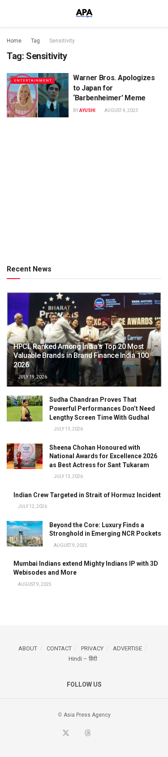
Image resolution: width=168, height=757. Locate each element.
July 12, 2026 (32, 506)
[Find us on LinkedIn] (98, 734)
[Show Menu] (10, 13)
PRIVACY (92, 648)
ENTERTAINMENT (33, 80)
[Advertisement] (84, 189)
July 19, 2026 (32, 376)
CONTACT (59, 648)
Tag (35, 41)
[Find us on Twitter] (65, 733)
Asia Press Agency (87, 715)
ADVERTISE (127, 648)
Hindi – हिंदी (83, 658)
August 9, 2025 (70, 545)
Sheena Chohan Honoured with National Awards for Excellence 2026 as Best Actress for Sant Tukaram (103, 456)
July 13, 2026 (68, 428)
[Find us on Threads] (88, 733)
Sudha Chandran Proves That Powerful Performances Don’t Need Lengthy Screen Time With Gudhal (102, 408)
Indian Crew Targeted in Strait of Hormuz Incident (87, 495)
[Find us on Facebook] (54, 734)
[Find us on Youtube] (77, 734)
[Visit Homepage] (84, 13)
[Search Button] (157, 13)
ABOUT (27, 648)
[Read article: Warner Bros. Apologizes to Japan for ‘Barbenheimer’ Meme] (38, 95)
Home (14, 41)
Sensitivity (62, 41)
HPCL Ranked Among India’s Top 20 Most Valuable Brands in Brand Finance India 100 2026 (81, 356)
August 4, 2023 (120, 110)
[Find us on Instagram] (109, 734)
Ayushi (87, 110)
